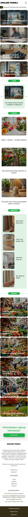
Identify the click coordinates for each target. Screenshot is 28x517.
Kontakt (14, 472)
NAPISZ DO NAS (14, 435)
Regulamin (14, 514)
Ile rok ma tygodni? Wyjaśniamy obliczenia (12, 39)
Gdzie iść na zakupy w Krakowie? (10, 332)
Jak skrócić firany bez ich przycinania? (20, 222)
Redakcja (14, 470)
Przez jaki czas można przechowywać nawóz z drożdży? (14, 202)
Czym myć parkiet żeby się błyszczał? (20, 240)
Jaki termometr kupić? (14, 499)
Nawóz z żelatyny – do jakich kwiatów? (14, 140)
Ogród (14, 113)
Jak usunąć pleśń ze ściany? (14, 493)
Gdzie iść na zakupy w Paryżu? (14, 393)
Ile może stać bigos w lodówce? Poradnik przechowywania (12, 73)
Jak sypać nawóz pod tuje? (14, 501)
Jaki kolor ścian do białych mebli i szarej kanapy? (20, 258)
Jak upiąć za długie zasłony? (20, 277)
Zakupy (14, 293)
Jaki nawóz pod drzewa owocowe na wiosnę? (14, 172)
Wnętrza (14, 210)
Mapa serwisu (14, 511)
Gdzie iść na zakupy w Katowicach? (10, 372)
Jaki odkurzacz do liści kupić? (13, 413)
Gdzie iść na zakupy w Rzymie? (14, 353)
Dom (14, 81)
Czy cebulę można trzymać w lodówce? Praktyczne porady (15, 22)
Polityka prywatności (14, 508)
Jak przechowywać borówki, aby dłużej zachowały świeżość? (12, 56)
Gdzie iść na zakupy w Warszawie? (10, 312)
